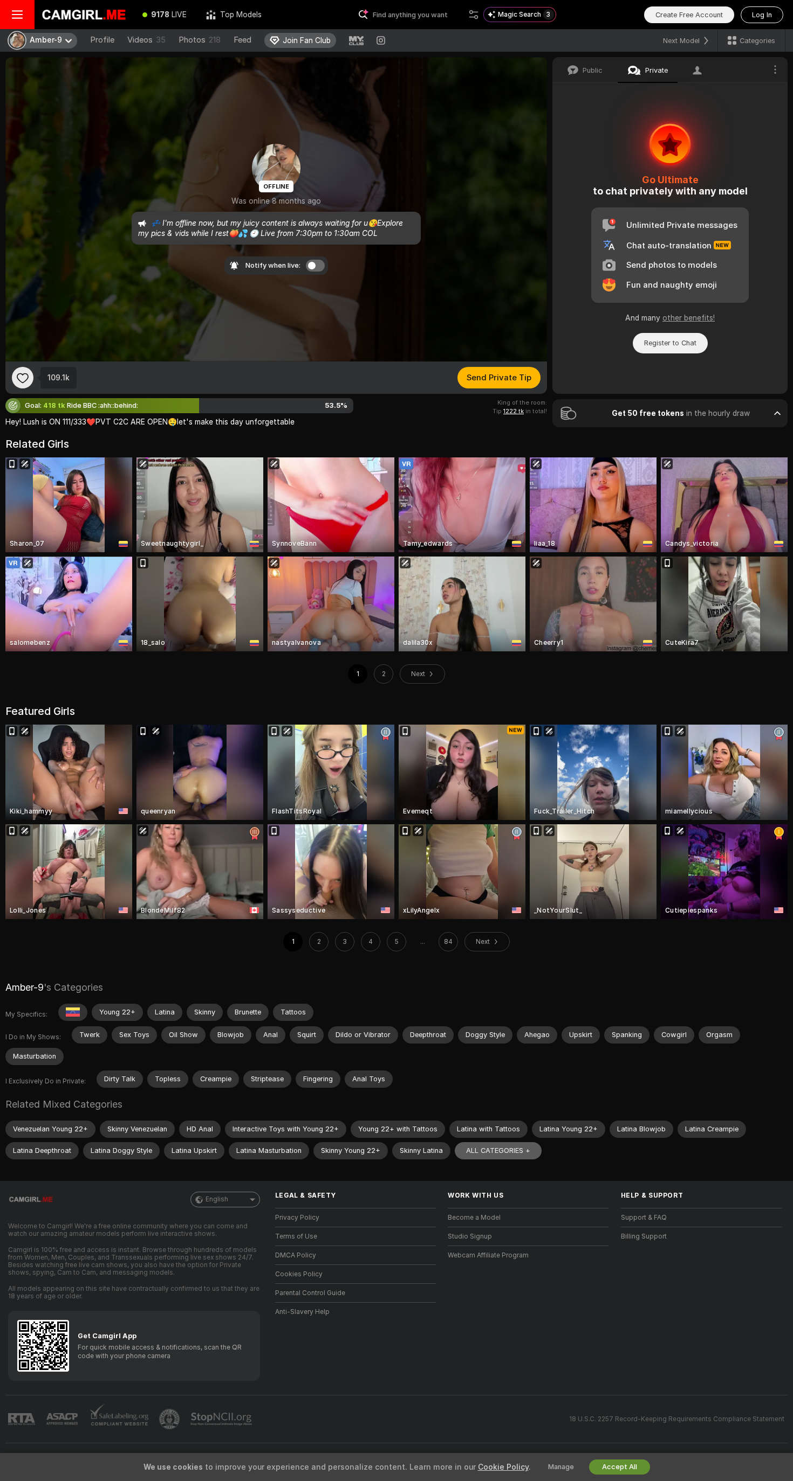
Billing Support (644, 1236)
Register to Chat (670, 343)
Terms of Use (296, 1236)
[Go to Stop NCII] (222, 1419)
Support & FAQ (644, 1217)
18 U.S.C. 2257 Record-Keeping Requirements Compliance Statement (676, 1419)
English (217, 1199)
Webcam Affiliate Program (488, 1255)
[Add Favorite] (22, 377)
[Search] (473, 14)
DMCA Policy (295, 1255)
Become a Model (474, 1217)
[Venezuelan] (72, 1012)
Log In (762, 15)
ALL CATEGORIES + (498, 1150)
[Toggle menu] (17, 14)
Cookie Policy (503, 1467)
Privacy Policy (297, 1217)
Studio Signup (470, 1236)
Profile (102, 40)
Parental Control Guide (310, 1293)
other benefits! (688, 318)
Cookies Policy (299, 1274)
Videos (146, 40)
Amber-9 (24, 987)
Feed (242, 40)
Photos (200, 40)
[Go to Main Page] (84, 14)
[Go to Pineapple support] (170, 1419)
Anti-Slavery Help (302, 1312)
